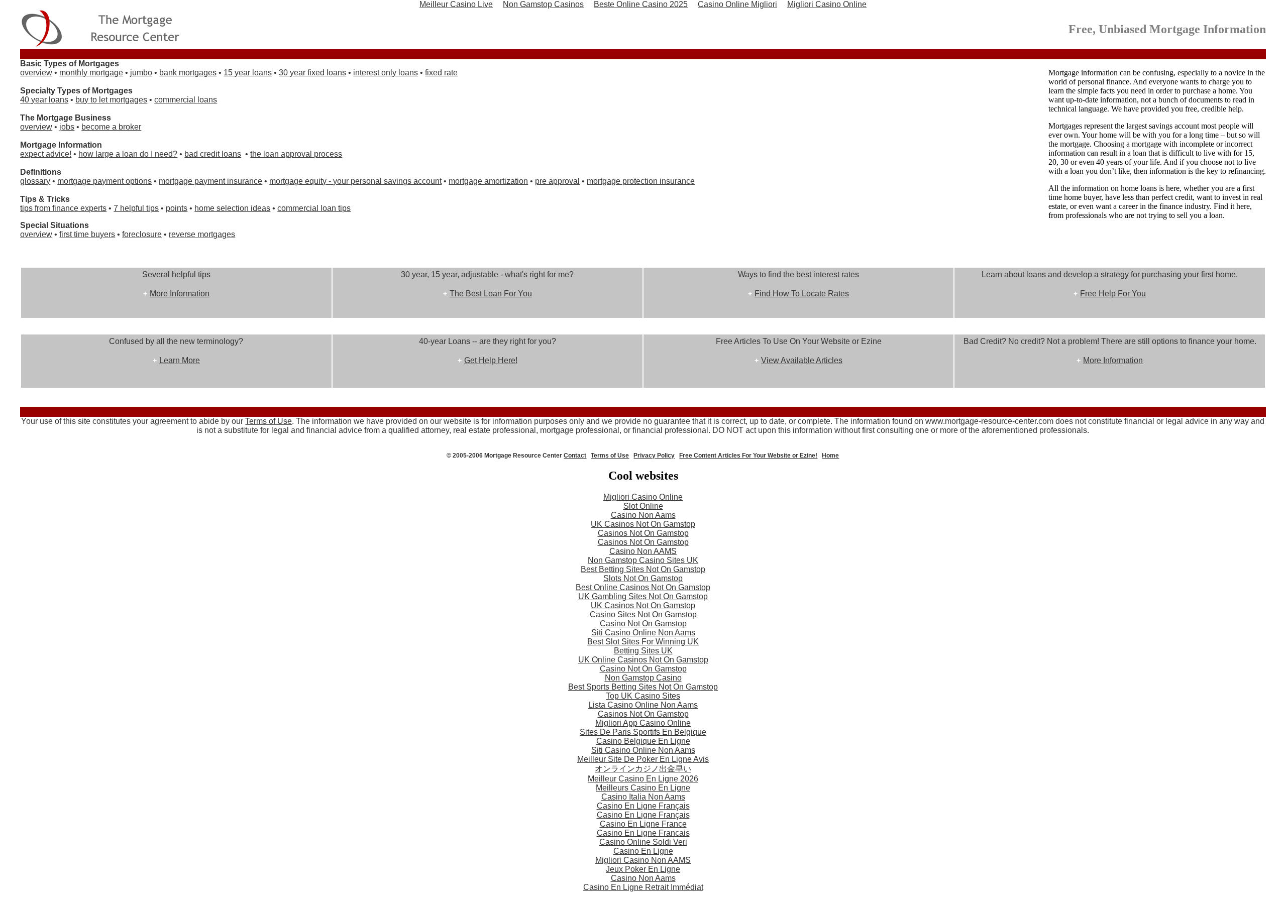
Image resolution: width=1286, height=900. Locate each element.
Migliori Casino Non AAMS (643, 860)
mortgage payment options (104, 181)
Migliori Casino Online (643, 497)
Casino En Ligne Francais (643, 833)
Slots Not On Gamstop (643, 578)
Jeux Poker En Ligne (643, 869)
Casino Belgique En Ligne (643, 741)
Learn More (179, 360)
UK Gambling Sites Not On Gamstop (643, 596)
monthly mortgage (91, 72)
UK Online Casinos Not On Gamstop (643, 659)
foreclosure (142, 234)
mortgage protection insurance (641, 181)
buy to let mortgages (111, 99)
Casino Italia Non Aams (643, 797)
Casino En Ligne (643, 851)
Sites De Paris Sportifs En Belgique (643, 732)
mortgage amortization (488, 181)
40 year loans (44, 99)
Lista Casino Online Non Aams (643, 705)
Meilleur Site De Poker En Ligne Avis (643, 759)
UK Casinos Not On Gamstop (643, 524)
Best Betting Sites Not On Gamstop (643, 569)
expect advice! (45, 154)
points (176, 208)
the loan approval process (296, 154)
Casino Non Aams (643, 515)
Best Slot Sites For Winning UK (643, 641)
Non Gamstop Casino (643, 677)
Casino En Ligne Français (643, 806)
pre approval (557, 181)
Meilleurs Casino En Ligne (643, 787)
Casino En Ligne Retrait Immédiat (643, 887)
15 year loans (248, 72)
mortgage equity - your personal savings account (355, 181)
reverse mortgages (202, 234)
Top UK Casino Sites (643, 696)
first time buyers (87, 234)
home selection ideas (232, 208)
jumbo (141, 72)
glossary (35, 181)
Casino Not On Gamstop (643, 623)
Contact (575, 455)
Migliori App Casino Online (643, 723)
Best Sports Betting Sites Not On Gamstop (643, 687)
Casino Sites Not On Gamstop (643, 614)
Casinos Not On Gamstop (643, 533)
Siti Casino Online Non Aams (643, 632)
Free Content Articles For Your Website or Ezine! (748, 455)
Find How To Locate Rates (802, 293)
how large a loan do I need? (127, 154)
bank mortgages (188, 72)
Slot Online (643, 506)
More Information (179, 293)
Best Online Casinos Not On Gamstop (643, 587)
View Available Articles (801, 360)
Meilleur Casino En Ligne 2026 (643, 778)
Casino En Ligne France (643, 824)
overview (36, 72)
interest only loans (385, 72)
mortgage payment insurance (210, 181)
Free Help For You (1113, 293)
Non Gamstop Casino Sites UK (643, 560)
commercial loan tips (314, 208)
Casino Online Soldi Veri (643, 842)
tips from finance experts (63, 208)
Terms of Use (268, 421)
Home (830, 455)
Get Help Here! (490, 360)
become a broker (111, 127)
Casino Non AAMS (643, 551)
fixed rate (441, 72)
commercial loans (185, 99)
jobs (66, 127)
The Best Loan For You (491, 293)
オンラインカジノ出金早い (643, 768)
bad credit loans (212, 154)
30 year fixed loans (312, 72)
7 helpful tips (136, 208)
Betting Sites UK (643, 650)
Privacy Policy (654, 455)
